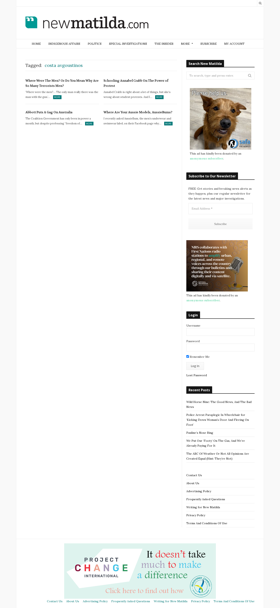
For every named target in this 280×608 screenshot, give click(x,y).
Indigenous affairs (64, 44)
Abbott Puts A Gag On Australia (48, 112)
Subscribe (208, 44)
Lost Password (196, 375)
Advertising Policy (198, 491)
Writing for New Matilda (203, 507)
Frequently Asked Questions (205, 499)
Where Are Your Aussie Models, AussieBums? (138, 112)
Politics (94, 44)
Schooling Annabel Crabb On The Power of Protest (136, 83)
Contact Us (194, 475)
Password (193, 341)
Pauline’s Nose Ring (199, 433)
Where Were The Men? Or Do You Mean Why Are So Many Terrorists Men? (62, 83)
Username (193, 325)
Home (36, 44)
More (57, 97)
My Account (234, 44)
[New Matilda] (86, 23)
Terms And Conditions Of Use (206, 523)
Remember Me (199, 357)
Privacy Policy (195, 515)
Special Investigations (128, 44)
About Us (192, 483)
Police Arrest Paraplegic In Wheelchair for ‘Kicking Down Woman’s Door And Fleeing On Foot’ (217, 420)
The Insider (164, 44)
